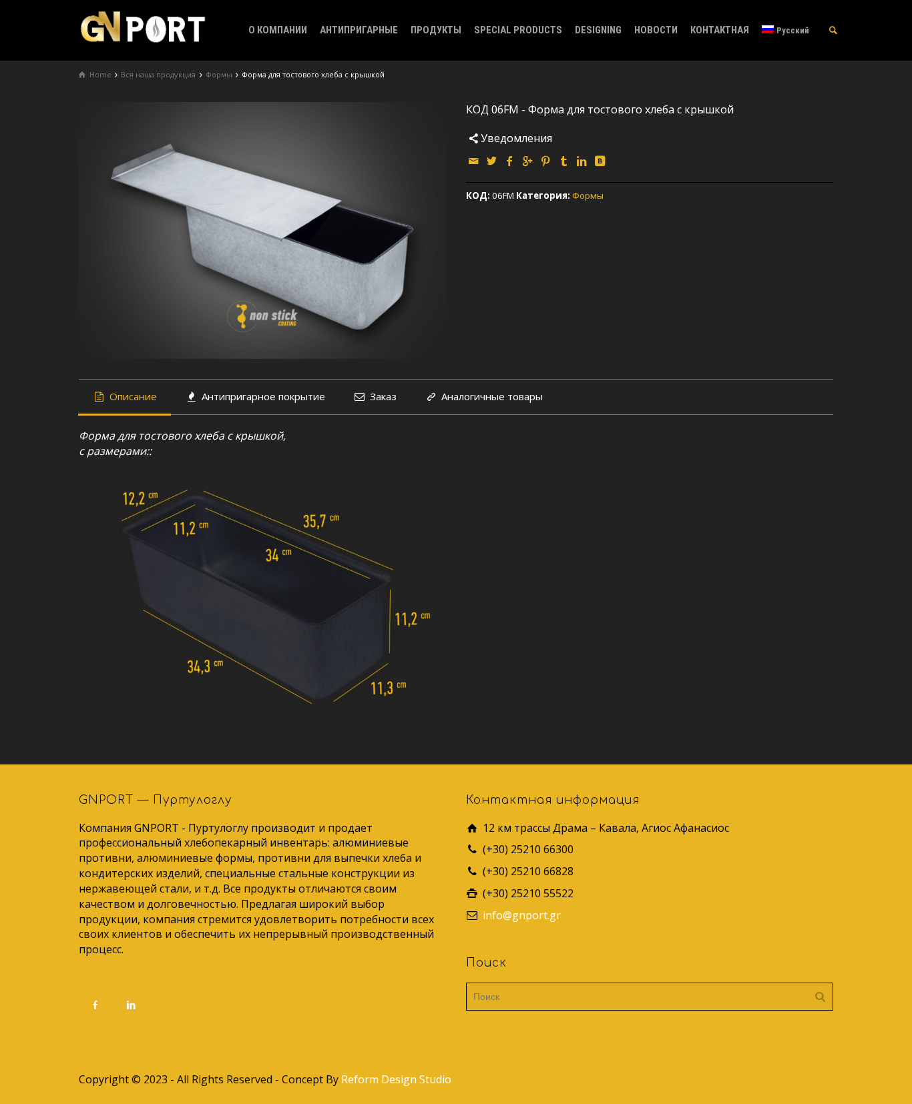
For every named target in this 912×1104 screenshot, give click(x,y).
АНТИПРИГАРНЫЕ (359, 30)
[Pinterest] (546, 161)
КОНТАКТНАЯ (719, 30)
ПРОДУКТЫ (436, 30)
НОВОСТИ (656, 30)
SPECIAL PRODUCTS (518, 30)
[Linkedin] (582, 161)
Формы (588, 195)
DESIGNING (598, 30)
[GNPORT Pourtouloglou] (142, 25)
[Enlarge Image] (262, 230)
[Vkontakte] (600, 161)
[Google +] (528, 161)
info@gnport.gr (522, 915)
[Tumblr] (564, 161)
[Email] (474, 161)
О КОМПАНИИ (277, 30)
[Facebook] (510, 161)
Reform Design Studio (396, 1079)
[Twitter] (492, 161)
